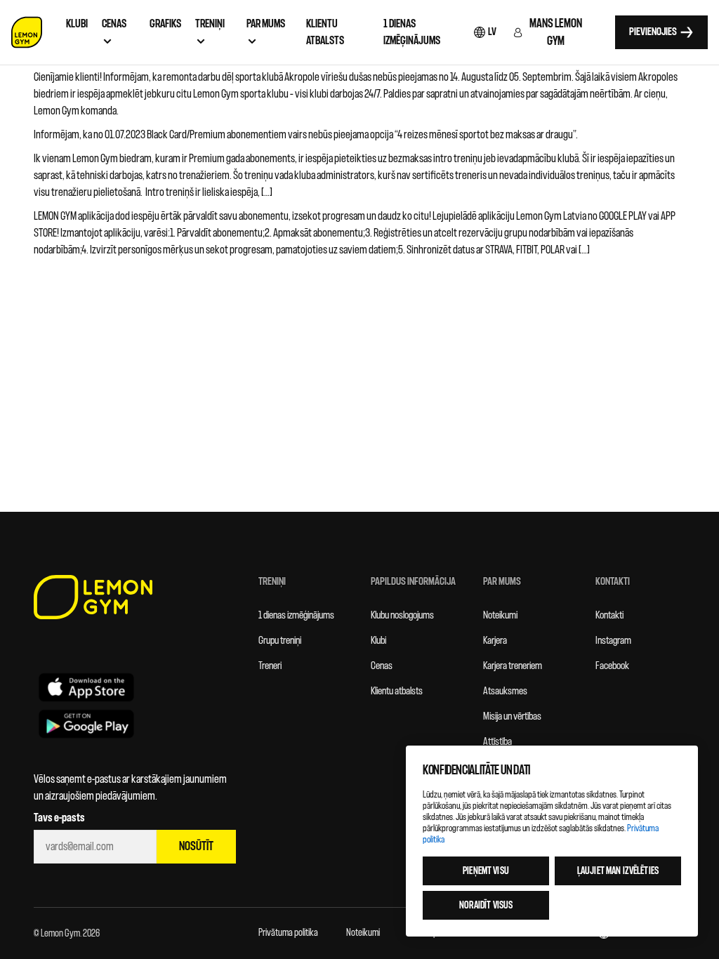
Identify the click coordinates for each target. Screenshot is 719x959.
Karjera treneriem (512, 666)
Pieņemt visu (486, 871)
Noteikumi (500, 615)
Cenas (382, 666)
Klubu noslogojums (402, 615)
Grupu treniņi (279, 640)
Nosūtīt (196, 846)
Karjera (495, 640)
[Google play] (86, 723)
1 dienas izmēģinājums (296, 615)
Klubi (378, 640)
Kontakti (609, 615)
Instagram (613, 640)
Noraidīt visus (486, 905)
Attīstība (497, 741)
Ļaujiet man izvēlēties (618, 871)
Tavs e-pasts (59, 818)
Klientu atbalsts (397, 691)
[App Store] (86, 686)
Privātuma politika (288, 932)
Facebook (612, 666)
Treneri (270, 666)
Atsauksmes (505, 691)
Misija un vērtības (512, 716)
